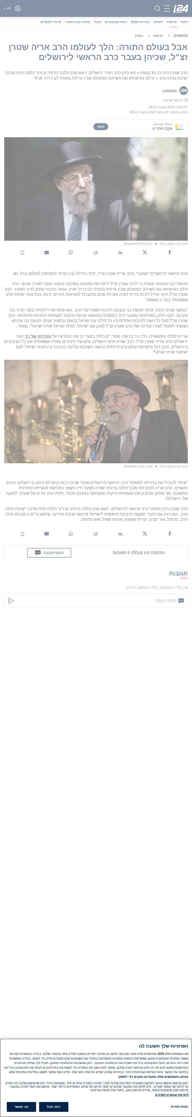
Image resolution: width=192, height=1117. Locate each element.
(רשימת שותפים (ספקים (171, 1095)
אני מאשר (21, 1107)
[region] (96, 1078)
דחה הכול (53, 1107)
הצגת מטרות (179, 1106)
